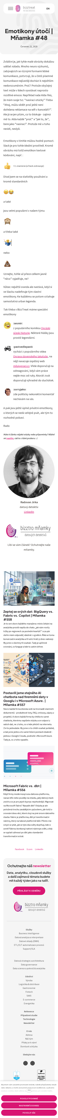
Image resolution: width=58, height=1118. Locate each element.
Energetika (29, 1003)
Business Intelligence (29, 933)
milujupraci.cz (21, 366)
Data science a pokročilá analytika (29, 968)
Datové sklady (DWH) (29, 941)
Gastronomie (29, 988)
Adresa (29, 1035)
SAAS (29, 996)
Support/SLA (29, 949)
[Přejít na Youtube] (32, 1063)
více (29, 1090)
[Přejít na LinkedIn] (25, 1063)
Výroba (29, 980)
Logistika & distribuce (29, 984)
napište (9, 438)
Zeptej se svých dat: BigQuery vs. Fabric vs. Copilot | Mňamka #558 (28, 615)
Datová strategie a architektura (29, 961)
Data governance (29, 965)
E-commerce (29, 1000)
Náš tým (29, 1039)
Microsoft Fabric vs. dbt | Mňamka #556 (22, 787)
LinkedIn (29, 512)
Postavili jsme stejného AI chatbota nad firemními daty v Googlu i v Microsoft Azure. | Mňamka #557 (25, 698)
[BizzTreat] (25, 8)
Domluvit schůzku (29, 1046)
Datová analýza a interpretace (29, 937)
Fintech (29, 992)
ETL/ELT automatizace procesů (29, 945)
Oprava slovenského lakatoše (30, 357)
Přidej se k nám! (29, 1042)
